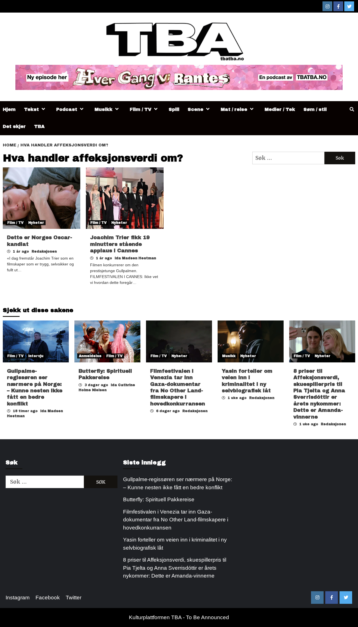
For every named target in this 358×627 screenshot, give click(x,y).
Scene (195, 109)
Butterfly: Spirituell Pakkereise (159, 499)
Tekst (31, 109)
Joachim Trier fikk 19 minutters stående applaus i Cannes (120, 244)
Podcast (66, 109)
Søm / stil (315, 109)
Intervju (35, 356)
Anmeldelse (90, 356)
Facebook (48, 597)
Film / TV (140, 109)
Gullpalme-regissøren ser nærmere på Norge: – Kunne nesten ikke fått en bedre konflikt (177, 483)
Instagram (18, 597)
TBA (39, 126)
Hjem (9, 109)
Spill (174, 109)
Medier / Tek (280, 109)
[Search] (351, 109)
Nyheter (36, 223)
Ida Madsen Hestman (135, 258)
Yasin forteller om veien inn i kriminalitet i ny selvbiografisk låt (175, 544)
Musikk (103, 109)
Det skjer (14, 126)
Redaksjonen (44, 251)
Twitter (73, 597)
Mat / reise (234, 109)
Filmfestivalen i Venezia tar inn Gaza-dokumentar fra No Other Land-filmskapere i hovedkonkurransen (175, 520)
